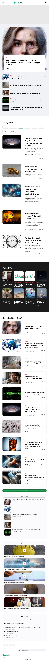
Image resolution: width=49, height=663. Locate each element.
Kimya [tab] (5, 127)
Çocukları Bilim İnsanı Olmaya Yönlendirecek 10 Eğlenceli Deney (17, 619)
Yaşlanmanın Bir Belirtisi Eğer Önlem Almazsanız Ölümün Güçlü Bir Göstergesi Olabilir (23, 62)
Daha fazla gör (24, 490)
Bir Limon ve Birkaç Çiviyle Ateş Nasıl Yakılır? (14, 556)
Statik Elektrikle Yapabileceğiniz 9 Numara (14, 582)
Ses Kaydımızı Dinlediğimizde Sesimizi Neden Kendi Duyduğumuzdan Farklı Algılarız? (22, 627)
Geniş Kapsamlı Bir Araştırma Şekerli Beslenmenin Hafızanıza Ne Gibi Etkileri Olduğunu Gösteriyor (34, 444)
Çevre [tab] (41, 127)
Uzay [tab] (5, 131)
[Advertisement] (24, 14)
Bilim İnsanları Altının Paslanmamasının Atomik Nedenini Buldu (33, 169)
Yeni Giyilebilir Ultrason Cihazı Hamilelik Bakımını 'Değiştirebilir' (27, 85)
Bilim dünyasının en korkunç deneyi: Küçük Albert (14, 623)
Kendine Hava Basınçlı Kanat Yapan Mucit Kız (6, 302)
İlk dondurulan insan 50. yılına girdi (11, 631)
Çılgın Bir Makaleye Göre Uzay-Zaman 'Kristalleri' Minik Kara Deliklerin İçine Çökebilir (33, 409)
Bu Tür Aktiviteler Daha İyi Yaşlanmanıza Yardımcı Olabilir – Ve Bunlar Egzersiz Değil (34, 427)
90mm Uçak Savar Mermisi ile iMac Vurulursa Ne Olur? (18, 303)
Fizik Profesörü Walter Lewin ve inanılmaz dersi (18, 285)
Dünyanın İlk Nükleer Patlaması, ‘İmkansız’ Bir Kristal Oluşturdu (33, 216)
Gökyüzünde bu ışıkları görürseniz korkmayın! (41, 285)
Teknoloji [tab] (12, 131)
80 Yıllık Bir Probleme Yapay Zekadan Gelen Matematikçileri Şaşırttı (26, 529)
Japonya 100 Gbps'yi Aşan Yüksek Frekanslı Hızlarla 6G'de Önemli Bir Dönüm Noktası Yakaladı (34, 345)
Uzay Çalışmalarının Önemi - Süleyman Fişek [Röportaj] (16, 608)
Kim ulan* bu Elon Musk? (7, 284)
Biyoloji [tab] (27, 127)
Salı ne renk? (28, 284)
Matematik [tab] (13, 127)
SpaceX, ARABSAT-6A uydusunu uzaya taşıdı (41, 303)
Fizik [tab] (21, 127)
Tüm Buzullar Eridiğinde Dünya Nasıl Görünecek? (15, 569)
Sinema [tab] (34, 127)
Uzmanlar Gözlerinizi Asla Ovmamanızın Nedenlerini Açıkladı (26, 93)
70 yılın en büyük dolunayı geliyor (11, 635)
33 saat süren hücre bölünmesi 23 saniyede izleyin (15, 595)
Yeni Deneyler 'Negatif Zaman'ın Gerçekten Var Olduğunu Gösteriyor (33, 240)
